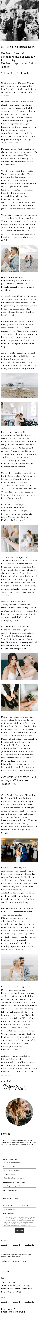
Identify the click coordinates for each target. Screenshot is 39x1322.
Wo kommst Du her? (10, 1190)
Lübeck (31, 639)
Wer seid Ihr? (8, 1213)
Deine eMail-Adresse (11, 1167)
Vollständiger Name (11, 1159)
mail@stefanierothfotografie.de (17, 1244)
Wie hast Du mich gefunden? (14, 1182)
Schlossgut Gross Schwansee (19, 476)
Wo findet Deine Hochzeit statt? (15, 1206)
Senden (19, 1230)
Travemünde (7, 636)
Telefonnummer (9, 1175)
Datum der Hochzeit (11, 1198)
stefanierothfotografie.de (14, 1261)
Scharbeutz (15, 639)
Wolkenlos (6, 491)
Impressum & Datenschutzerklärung (13, 1310)
